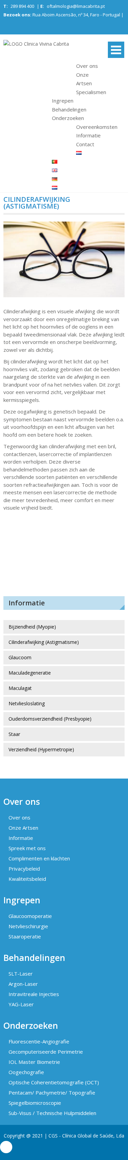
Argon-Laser (23, 983)
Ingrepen (62, 100)
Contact (85, 144)
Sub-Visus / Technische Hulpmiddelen (52, 1113)
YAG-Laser (21, 1004)
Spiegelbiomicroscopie (35, 1102)
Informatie (88, 135)
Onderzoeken (68, 118)
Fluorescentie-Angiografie (39, 1041)
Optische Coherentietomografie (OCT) (54, 1082)
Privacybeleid (24, 868)
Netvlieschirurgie (28, 926)
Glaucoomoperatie (30, 916)
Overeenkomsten (96, 126)
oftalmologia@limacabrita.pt (76, 6)
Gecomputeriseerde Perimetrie (46, 1051)
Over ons (87, 65)
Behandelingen (69, 109)
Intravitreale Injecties (34, 994)
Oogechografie (26, 1072)
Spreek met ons (27, 848)
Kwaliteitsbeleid (27, 878)
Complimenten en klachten (39, 858)
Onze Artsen (23, 827)
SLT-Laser (21, 973)
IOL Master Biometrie (34, 1061)
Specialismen (91, 92)
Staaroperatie (25, 936)
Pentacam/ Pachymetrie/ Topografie (52, 1092)
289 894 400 (22, 6)
